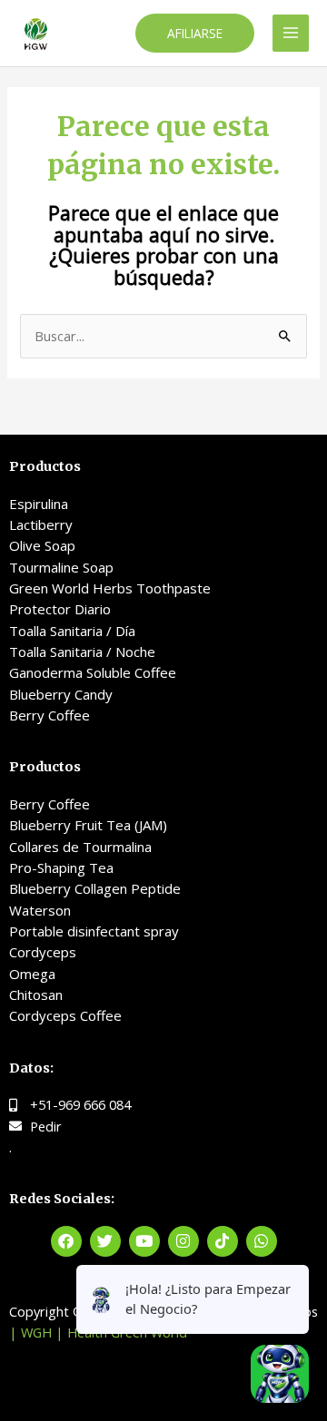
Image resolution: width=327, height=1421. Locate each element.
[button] (194, 34)
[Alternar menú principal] (290, 33)
